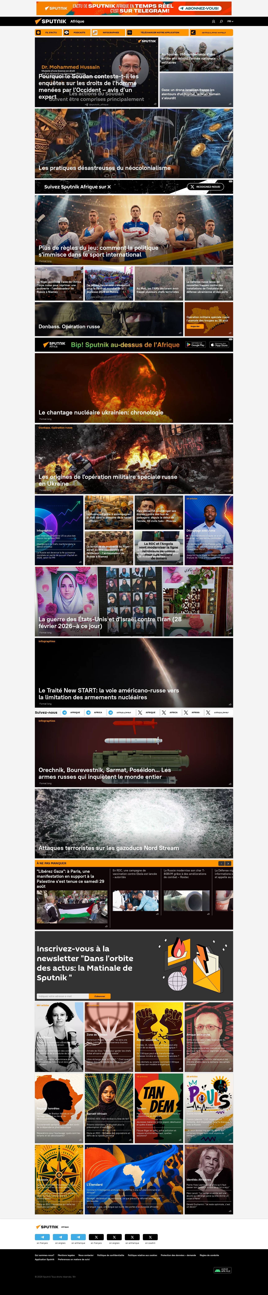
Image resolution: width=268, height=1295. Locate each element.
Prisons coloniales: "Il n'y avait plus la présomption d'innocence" (105, 1126)
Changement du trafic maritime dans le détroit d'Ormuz (56, 545)
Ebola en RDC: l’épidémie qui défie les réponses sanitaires (56, 1205)
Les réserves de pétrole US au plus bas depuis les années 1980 (56, 537)
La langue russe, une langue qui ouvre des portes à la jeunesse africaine (122, 1206)
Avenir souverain (147, 1040)
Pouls (190, 1103)
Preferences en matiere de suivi (74, 1259)
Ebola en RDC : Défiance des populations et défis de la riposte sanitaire (108, 1134)
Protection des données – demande (178, 1255)
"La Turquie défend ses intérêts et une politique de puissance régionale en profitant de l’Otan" (209, 1051)
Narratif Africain (109, 1108)
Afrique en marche (198, 1034)
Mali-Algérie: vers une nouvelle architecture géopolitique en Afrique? (158, 1115)
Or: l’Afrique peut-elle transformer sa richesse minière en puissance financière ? (158, 1054)
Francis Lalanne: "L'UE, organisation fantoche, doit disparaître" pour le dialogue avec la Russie (208, 1122)
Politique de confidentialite (110, 1255)
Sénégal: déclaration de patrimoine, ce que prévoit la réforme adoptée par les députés (123, 1199)
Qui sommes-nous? (44, 1255)
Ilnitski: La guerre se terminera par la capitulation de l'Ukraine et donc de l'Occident (55, 1062)
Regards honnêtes (48, 1108)
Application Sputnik (44, 1259)
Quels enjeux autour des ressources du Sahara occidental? (206, 1041)
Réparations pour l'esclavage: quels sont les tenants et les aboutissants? (58, 1134)
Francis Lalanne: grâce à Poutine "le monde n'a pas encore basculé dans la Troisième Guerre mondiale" (208, 1111)
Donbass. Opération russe (109, 319)
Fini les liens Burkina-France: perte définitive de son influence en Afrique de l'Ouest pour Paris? (207, 547)
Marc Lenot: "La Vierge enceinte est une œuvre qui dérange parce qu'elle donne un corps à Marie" (208, 1196)
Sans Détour (44, 1037)
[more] (155, 104)
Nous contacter (86, 1255)
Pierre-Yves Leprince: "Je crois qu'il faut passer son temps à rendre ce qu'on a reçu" (208, 1186)
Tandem (141, 1108)
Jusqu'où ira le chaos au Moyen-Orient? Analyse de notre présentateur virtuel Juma (208, 556)
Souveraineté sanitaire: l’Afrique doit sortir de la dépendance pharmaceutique (58, 1126)
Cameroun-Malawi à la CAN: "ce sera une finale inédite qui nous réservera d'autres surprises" (107, 1042)
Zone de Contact (97, 1034)
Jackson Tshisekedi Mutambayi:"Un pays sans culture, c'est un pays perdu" (56, 1186)
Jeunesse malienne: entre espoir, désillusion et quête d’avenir (159, 1123)
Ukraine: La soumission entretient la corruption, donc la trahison (55, 1043)
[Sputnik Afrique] (51, 25)
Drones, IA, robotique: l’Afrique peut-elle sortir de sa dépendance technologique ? (157, 1046)
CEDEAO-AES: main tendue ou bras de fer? (108, 1118)
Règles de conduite (209, 1255)
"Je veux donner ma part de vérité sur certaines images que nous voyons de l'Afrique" (205, 1133)
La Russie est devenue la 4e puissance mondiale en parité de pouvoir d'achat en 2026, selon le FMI (57, 555)
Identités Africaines (199, 1179)
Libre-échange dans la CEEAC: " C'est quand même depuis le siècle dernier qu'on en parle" (108, 1062)
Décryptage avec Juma (201, 530)
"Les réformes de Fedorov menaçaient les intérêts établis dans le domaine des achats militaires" (208, 1062)
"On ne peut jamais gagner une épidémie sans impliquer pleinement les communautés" (57, 1196)
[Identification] (213, 21)
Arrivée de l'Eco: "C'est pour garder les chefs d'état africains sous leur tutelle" (109, 1052)
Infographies (44, 530)
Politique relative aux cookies (142, 1255)
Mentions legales (66, 1255)
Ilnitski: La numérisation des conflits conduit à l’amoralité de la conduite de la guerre (59, 1052)
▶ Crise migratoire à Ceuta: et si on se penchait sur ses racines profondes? (206, 537)
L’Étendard (134, 1179)
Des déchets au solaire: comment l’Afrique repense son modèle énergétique (158, 1063)
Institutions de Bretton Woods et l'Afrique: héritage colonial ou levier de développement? (58, 1116)
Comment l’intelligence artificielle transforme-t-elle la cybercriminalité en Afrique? (124, 1191)
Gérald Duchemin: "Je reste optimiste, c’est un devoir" (208, 1205)
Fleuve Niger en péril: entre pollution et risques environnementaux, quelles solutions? (156, 1133)
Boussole (42, 1179)
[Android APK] (222, 1270)
